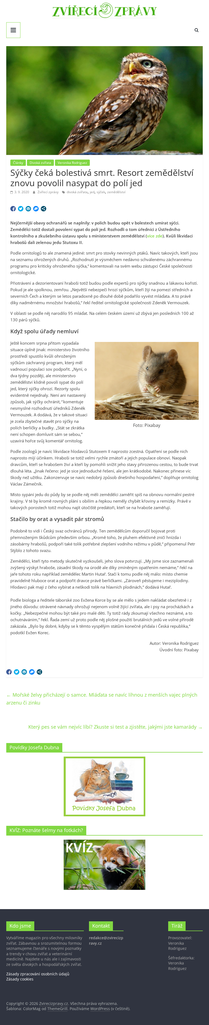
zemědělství (116, 192)
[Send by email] (28, 208)
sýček (101, 192)
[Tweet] (20, 208)
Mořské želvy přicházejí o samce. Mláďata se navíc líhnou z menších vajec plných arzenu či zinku (101, 698)
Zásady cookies (19, 979)
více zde (154, 236)
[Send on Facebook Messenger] (36, 208)
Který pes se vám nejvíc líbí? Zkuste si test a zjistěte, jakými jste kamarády (115, 726)
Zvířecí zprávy (48, 192)
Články (18, 162)
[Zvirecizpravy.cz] (104, 6)
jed (92, 192)
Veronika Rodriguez (72, 162)
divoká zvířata (77, 192)
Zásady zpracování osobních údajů (37, 973)
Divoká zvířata (40, 162)
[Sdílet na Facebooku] (13, 208)
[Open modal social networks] (43, 208)
